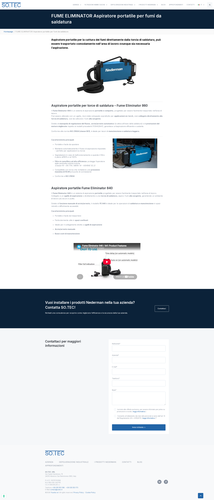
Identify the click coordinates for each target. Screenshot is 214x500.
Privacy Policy (78, 492)
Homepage (8, 31)
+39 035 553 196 (58, 487)
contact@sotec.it (56, 490)
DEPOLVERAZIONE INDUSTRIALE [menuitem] (73, 462)
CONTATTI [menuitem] (126, 462)
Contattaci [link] (162, 308)
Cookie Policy (90, 492)
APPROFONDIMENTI (176, 5)
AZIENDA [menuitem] (49, 462)
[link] (11, 4)
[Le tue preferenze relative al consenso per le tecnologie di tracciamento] (4, 496)
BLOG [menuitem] (139, 462)
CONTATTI (190, 5)
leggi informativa (139, 411)
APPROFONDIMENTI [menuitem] (54, 465)
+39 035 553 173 (72, 487)
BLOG (163, 5)
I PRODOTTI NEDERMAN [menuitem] (105, 462)
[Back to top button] (200, 495)
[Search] (209, 4)
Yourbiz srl (55, 492)
